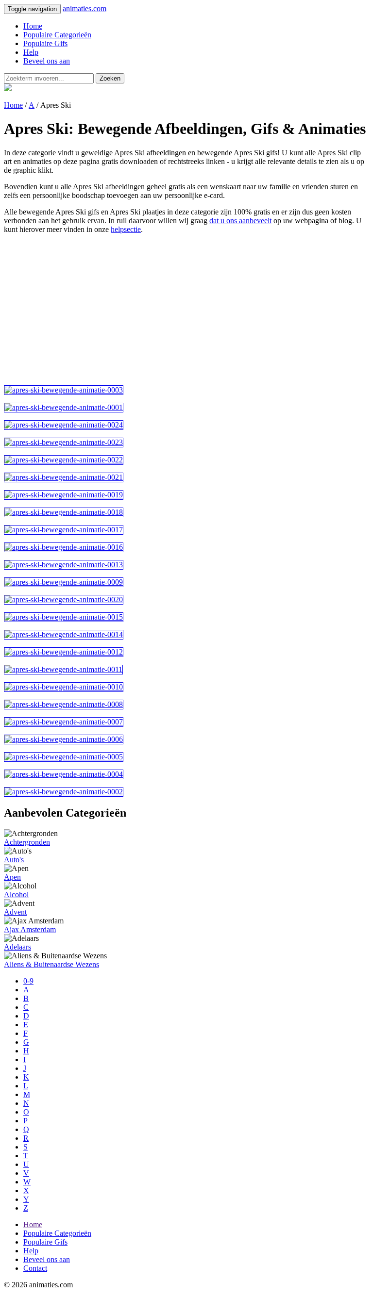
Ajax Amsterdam (30, 929)
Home (32, 26)
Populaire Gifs (45, 43)
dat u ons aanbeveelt (240, 220)
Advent (15, 912)
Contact (35, 1268)
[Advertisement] (186, 310)
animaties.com (84, 8)
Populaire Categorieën (57, 35)
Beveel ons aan (46, 61)
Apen (12, 877)
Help (30, 52)
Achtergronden (27, 842)
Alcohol (16, 894)
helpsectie (126, 229)
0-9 (28, 981)
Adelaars (17, 947)
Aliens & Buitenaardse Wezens (51, 964)
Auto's (14, 859)
